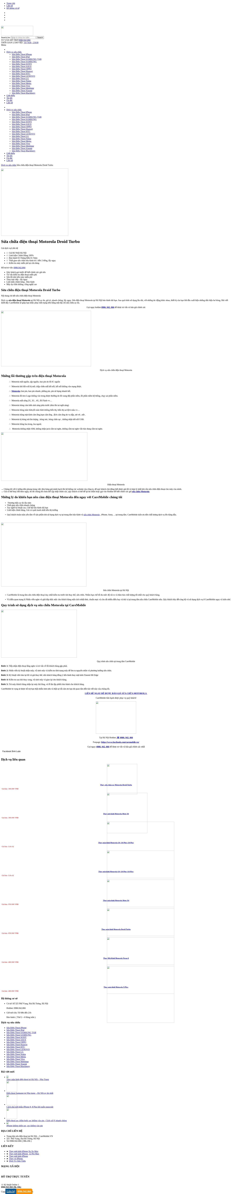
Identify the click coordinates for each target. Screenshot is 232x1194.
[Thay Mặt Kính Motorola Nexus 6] (116, 965)
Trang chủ (10, 3)
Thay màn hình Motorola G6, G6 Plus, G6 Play (116, 843)
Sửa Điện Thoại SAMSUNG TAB (26, 59)
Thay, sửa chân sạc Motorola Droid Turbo (116, 785)
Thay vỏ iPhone (16, 1158)
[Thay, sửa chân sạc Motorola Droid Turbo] (116, 779)
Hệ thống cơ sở (12, 8)
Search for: (5, 37)
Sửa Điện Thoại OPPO (22, 69)
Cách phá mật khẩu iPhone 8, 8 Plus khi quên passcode (29, 1107)
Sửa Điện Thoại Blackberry (23, 93)
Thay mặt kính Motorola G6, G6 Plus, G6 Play (116, 872)
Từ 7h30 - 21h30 (31, 42)
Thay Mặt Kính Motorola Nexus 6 (116, 958)
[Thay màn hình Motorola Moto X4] (116, 908)
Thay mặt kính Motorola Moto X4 (116, 814)
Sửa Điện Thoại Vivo (21, 86)
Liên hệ (9, 6)
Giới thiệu (10, 95)
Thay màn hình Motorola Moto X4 (116, 900)
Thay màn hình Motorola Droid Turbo (116, 929)
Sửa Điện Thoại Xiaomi (22, 90)
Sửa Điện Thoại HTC (21, 74)
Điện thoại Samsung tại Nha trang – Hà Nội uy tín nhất (29, 1093)
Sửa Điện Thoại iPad (21, 57)
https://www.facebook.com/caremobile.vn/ (120, 742)
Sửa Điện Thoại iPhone (22, 54)
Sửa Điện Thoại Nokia (21, 81)
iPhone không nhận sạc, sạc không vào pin (24, 1126)
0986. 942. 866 (107, 307)
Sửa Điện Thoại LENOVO (23, 76)
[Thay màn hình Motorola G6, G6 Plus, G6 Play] (116, 850)
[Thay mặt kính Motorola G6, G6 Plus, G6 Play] (116, 879)
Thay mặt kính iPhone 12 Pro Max (24, 1154)
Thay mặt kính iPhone (18, 1156)
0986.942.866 (24, 40)
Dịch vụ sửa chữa (13, 52)
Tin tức (9, 98)
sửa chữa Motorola (92, 514)
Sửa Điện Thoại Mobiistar (23, 88)
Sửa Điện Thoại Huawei (22, 71)
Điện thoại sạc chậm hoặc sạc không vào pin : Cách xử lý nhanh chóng (36, 1120)
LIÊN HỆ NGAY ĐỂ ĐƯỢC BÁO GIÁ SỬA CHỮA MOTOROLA (116, 693)
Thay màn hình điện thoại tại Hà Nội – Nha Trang (27, 1079)
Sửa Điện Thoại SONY (22, 64)
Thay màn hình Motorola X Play (116, 987)
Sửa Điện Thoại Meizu (21, 83)
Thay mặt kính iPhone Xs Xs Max (23, 1151)
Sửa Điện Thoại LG (20, 78)
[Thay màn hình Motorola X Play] (116, 994)
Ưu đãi (9, 100)
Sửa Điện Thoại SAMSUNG (24, 61)
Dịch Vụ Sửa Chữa (17, 1161)
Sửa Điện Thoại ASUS (21, 66)
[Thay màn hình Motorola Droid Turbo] (116, 936)
